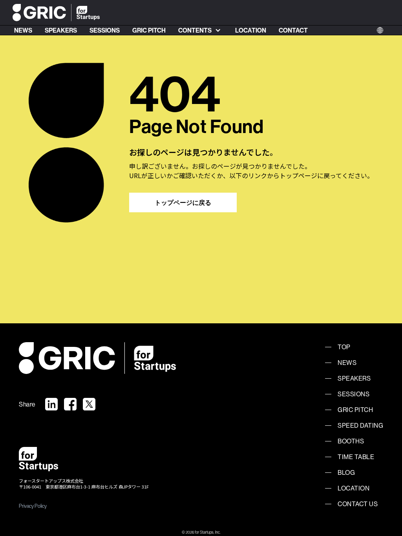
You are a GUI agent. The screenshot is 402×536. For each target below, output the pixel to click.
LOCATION (250, 30)
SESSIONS (105, 30)
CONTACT (293, 30)
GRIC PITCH (149, 30)
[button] (200, 30)
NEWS (23, 30)
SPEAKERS (61, 30)
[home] (56, 13)
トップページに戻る (183, 202)
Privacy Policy (33, 506)
